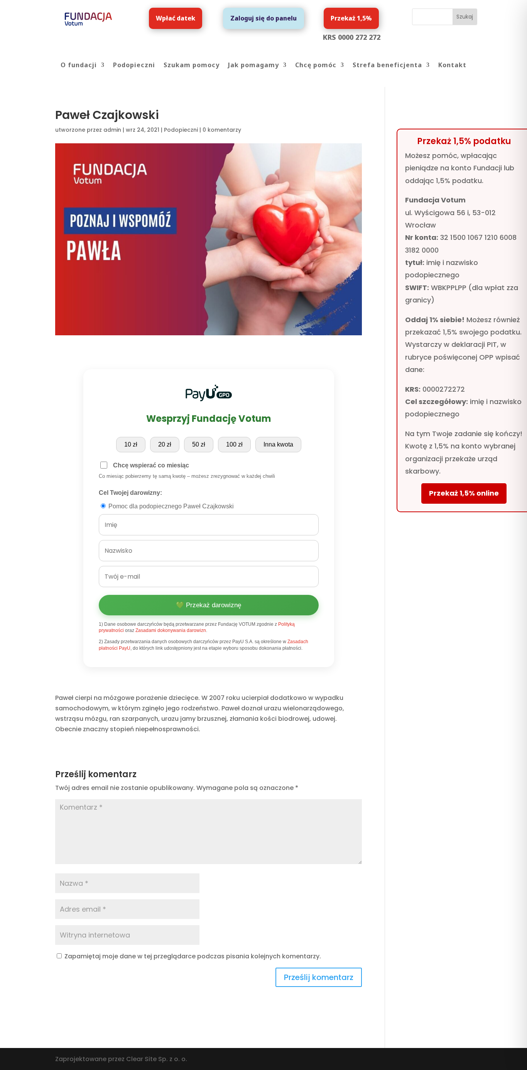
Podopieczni (134, 65)
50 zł (198, 444)
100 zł (234, 444)
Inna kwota (278, 444)
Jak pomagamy (253, 65)
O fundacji (79, 65)
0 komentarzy (222, 130)
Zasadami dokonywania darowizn (170, 630)
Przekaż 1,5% (351, 18)
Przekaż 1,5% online (464, 493)
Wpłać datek (175, 18)
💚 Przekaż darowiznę (208, 605)
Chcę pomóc (315, 65)
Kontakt (452, 65)
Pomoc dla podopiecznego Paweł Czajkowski (170, 506)
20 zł (164, 444)
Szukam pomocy (192, 65)
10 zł (130, 444)
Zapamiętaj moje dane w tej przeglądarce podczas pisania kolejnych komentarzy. (192, 956)
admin (112, 130)
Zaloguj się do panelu (263, 18)
